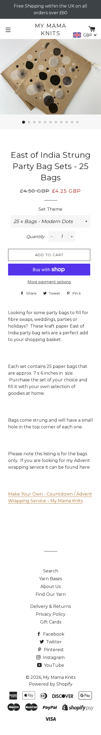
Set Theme (50, 209)
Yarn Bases (50, 578)
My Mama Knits (50, 30)
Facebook (53, 634)
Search (50, 570)
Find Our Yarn (51, 594)
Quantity (35, 236)
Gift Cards (50, 622)
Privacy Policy (50, 614)
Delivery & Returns (50, 606)
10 (72, 122)
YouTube (53, 665)
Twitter (53, 641)
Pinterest (53, 649)
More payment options (49, 281)
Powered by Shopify (50, 684)
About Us (50, 586)
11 (77, 122)
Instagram (53, 657)
